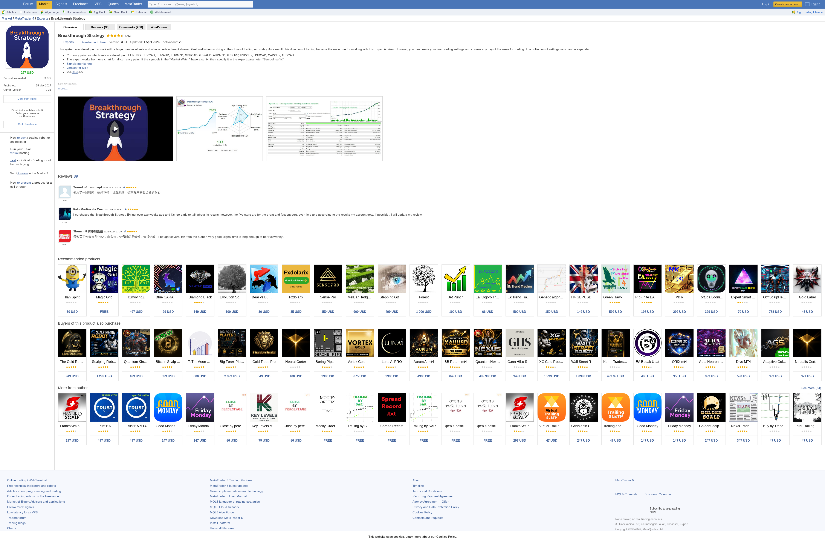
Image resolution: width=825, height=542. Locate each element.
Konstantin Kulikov (93, 42)
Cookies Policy (422, 512)
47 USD (551, 440)
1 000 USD (424, 311)
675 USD (359, 376)
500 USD (519, 311)
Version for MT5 (77, 67)
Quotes (113, 4)
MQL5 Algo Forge (222, 512)
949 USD (72, 376)
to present (24, 182)
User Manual (228, 496)
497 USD (136, 311)
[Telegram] (624, 510)
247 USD (583, 440)
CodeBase (30, 12)
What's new (159, 27)
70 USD (743, 311)
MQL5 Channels (626, 494)
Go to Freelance (27, 124)
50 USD (72, 311)
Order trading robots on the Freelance (33, 496)
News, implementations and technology (236, 491)
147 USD (168, 440)
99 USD (168, 311)
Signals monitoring (79, 63)
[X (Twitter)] (631, 510)
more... (63, 88)
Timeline (418, 485)
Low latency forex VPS (22, 512)
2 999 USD (232, 376)
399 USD (711, 311)
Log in (766, 4)
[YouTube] (638, 510)
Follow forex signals (20, 507)
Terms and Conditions (427, 491)
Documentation (76, 12)
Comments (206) (131, 27)
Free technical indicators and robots (31, 485)
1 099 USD (583, 376)
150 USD (327, 311)
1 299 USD (104, 376)
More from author (27, 98)
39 (76, 176)
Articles (11, 12)
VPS (98, 4)
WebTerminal (163, 12)
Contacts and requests (427, 517)
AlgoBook (100, 12)
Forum (28, 4)
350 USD (679, 376)
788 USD (775, 311)
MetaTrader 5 (624, 480)
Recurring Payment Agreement (433, 496)
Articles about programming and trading (34, 491)
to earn (22, 173)
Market (44, 4)
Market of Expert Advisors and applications (36, 501)
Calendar (141, 12)
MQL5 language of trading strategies (235, 501)
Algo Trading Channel (810, 12)
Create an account (787, 4)
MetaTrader (133, 4)
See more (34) (811, 388)
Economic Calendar (658, 494)
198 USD (647, 311)
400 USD (296, 376)
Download (226, 517)
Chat (75, 72)
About (416, 480)
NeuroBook (121, 12)
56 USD (232, 440)
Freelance (81, 4)
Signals (61, 4)
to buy (21, 137)
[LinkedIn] (645, 510)
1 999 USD (551, 376)
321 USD (807, 376)
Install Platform (220, 523)
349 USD (519, 376)
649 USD (264, 376)
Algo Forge (52, 12)
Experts (68, 42)
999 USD (711, 376)
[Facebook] (617, 510)
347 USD (743, 440)
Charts (11, 528)
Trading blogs (16, 523)
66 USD (487, 311)
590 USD (743, 376)
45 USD (807, 311)
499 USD (391, 311)
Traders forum (16, 517)
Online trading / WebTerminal (27, 480)
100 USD (232, 311)
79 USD (264, 440)
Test (13, 160)
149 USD (200, 311)
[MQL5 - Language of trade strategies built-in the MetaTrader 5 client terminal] (10, 4)
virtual (14, 153)
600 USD (200, 376)
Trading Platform (231, 480)
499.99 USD (487, 376)
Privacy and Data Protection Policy (435, 507)
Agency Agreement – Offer (430, 501)
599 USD (615, 311)
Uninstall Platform (222, 528)
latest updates (229, 485)
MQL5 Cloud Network (224, 507)
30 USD (264, 311)
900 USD (359, 311)
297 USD (72, 440)
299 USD (679, 311)
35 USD (296, 311)
